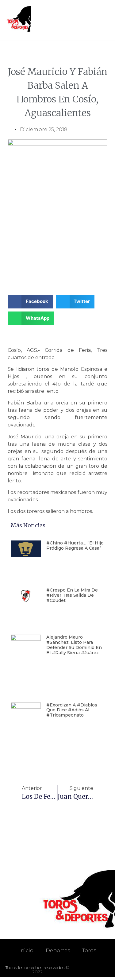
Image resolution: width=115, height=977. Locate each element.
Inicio (26, 950)
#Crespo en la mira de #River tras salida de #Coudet (72, 595)
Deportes (58, 950)
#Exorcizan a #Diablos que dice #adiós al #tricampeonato (71, 710)
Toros (89, 950)
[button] (103, 20)
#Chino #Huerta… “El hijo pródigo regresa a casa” (75, 545)
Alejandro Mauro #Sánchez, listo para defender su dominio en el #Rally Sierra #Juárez (74, 644)
